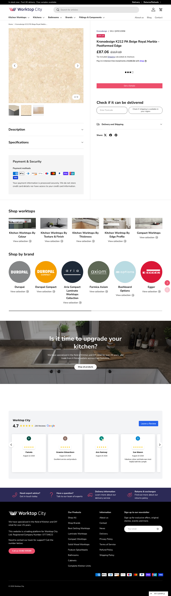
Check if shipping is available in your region (145, 110)
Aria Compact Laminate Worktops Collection (72, 292)
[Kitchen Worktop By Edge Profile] (117, 223)
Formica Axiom (99, 287)
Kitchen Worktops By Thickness (85, 234)
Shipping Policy (107, 555)
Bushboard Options (125, 289)
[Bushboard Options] (125, 272)
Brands (69, 17)
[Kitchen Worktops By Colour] (22, 223)
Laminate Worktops (77, 533)
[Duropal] (19, 272)
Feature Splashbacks (78, 549)
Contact (158, 17)
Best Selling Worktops (79, 528)
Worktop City (19, 586)
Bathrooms (53, 17)
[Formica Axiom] (99, 272)
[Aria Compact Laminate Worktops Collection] (72, 272)
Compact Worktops (149, 233)
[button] (161, 10)
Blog (149, 17)
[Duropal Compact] (46, 272)
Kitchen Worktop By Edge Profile (117, 234)
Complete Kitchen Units (79, 565)
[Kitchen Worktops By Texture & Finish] (53, 223)
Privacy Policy (106, 539)
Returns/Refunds (151, 2)
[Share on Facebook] (110, 135)
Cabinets (72, 560)
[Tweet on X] (105, 135)
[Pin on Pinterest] (116, 135)
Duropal (20, 287)
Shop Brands (74, 523)
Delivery (136, 2)
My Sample (159, 593)
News (102, 528)
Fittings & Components (90, 17)
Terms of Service (108, 544)
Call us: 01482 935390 (21, 551)
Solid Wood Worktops (79, 544)
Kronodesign (102, 31)
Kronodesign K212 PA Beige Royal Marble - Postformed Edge (31, 24)
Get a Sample (129, 85)
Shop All (72, 517)
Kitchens (37, 17)
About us (139, 17)
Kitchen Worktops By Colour (22, 234)
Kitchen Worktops (17, 17)
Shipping (111, 57)
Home (11, 24)
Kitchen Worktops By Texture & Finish (54, 234)
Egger (151, 287)
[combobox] (96, 10)
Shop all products (85, 367)
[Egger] (151, 272)
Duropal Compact (46, 287)
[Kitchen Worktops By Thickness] (85, 223)
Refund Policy (106, 549)
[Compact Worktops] (148, 223)
